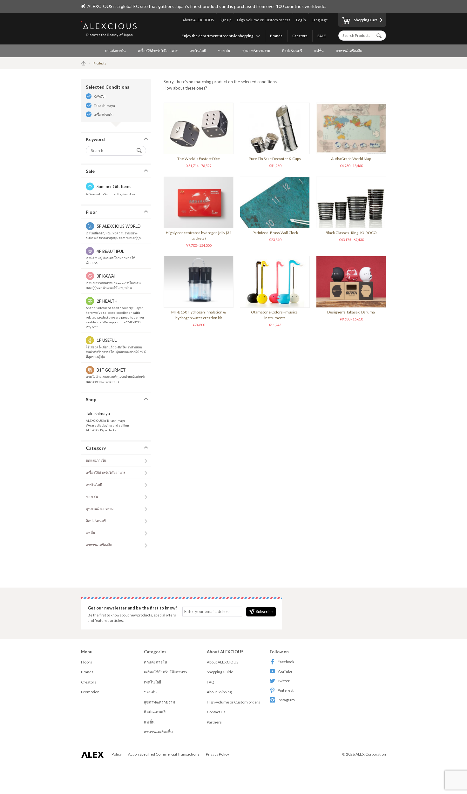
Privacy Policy (217, 754)
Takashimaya (104, 106)
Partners (214, 722)
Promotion (90, 692)
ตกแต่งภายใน (115, 51)
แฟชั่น (319, 51)
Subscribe (264, 611)
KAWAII (99, 96)
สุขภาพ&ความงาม (256, 51)
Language (320, 19)
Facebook (286, 661)
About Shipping (219, 692)
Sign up (225, 19)
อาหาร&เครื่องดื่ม (349, 51)
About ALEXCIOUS (198, 19)
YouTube (285, 671)
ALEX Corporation (370, 754)
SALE (321, 35)
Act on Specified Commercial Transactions (164, 754)
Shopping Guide (220, 672)
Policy (117, 754)
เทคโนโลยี (198, 51)
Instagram (286, 699)
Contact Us (216, 712)
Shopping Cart (365, 19)
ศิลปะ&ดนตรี (292, 51)
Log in (301, 19)
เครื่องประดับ (103, 114)
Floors (86, 662)
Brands (276, 35)
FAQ (210, 682)
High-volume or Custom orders (263, 19)
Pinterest (286, 690)
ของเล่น (224, 51)
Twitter (284, 680)
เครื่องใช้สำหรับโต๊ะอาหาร (158, 51)
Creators (300, 35)
